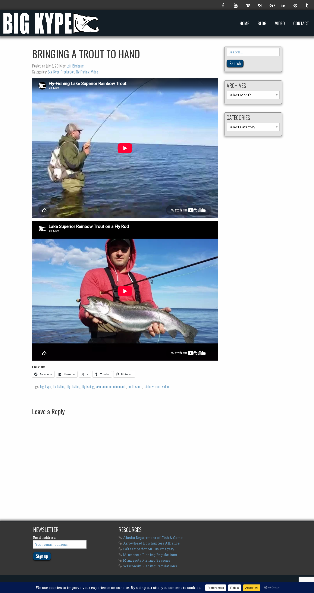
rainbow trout (152, 386)
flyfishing (88, 386)
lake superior (104, 386)
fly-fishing (74, 386)
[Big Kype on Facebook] (223, 5)
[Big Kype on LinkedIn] (283, 5)
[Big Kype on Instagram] (259, 5)
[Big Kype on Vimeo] (247, 5)
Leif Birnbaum (75, 66)
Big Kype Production (61, 72)
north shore (135, 386)
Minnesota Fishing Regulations (150, 554)
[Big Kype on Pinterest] (295, 5)
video (165, 386)
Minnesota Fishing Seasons (146, 560)
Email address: (44, 538)
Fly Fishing (83, 72)
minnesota (119, 386)
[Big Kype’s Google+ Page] (271, 5)
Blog (262, 23)
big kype (45, 386)
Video (280, 23)
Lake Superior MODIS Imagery (149, 549)
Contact (301, 23)
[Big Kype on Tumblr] (307, 5)
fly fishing (59, 386)
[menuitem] (245, 23)
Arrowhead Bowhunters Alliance (151, 543)
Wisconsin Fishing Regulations (150, 566)
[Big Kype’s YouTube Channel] (235, 5)
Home (244, 23)
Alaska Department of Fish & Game (153, 537)
